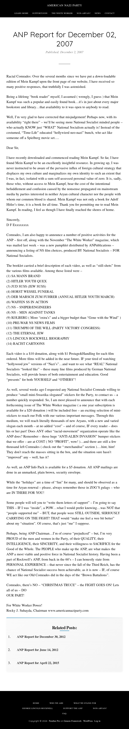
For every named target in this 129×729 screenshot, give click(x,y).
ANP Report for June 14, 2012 (37, 649)
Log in (97, 720)
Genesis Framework (72, 720)
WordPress (88, 720)
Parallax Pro (54, 720)
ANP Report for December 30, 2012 (41, 636)
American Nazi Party (64, 5)
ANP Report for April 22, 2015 (38, 662)
